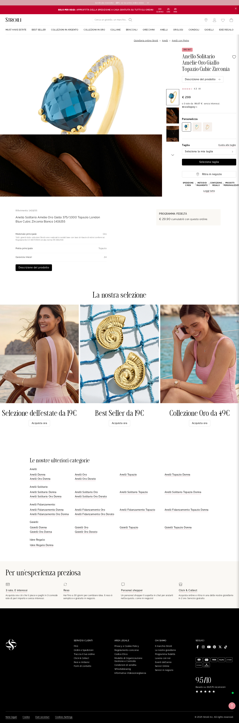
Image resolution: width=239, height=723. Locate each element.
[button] (209, 187)
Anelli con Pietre (180, 40)
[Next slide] (173, 155)
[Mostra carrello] (231, 20)
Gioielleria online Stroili (146, 40)
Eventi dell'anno (163, 662)
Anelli (165, 40)
